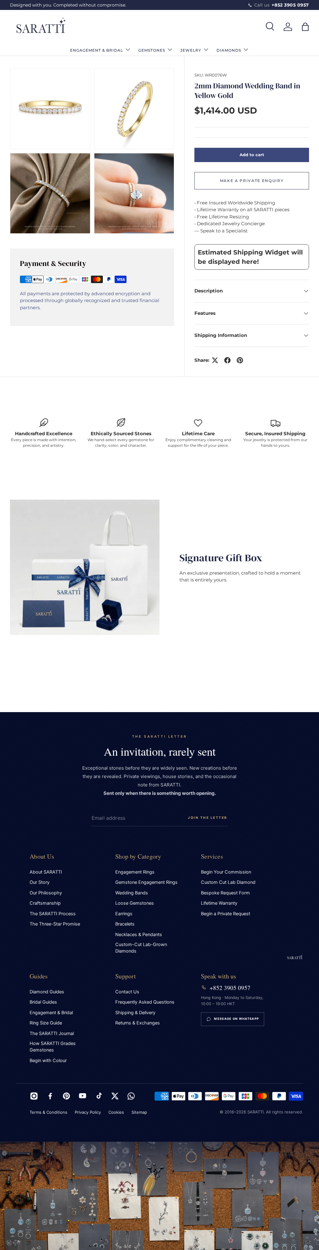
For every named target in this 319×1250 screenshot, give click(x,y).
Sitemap (139, 1112)
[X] (115, 1096)
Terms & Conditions (48, 1112)
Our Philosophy (46, 893)
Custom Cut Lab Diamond (228, 882)
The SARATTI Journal (52, 1033)
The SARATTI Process (53, 914)
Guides (39, 976)
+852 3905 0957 (230, 987)
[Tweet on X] (215, 360)
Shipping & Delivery (135, 1012)
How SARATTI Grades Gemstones (53, 1047)
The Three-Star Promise (55, 924)
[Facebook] (50, 1096)
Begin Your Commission (226, 872)
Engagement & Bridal (51, 1012)
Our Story (40, 882)
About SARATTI (46, 872)
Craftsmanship (45, 903)
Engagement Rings (135, 872)
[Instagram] (34, 1096)
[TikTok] (98, 1096)
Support (125, 976)
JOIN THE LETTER (207, 818)
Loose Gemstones (134, 903)
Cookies (116, 1112)
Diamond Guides (47, 992)
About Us (42, 856)
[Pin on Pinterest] (240, 360)
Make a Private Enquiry (252, 180)
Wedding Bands (131, 893)
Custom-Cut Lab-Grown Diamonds (141, 948)
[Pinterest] (66, 1096)
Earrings (123, 914)
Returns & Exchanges (137, 1023)
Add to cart (252, 154)
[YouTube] (82, 1096)
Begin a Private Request (225, 914)
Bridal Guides (43, 1002)
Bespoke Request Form (225, 893)
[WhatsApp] (131, 1096)
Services (212, 856)
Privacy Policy (88, 1112)
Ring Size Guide (46, 1023)
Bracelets (125, 924)
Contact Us (127, 992)
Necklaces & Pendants (138, 934)
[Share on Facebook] (227, 360)
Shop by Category (138, 856)
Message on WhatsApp (236, 1018)
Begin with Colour (48, 1060)
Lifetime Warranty (219, 903)
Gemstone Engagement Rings (146, 882)
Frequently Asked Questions (144, 1002)
